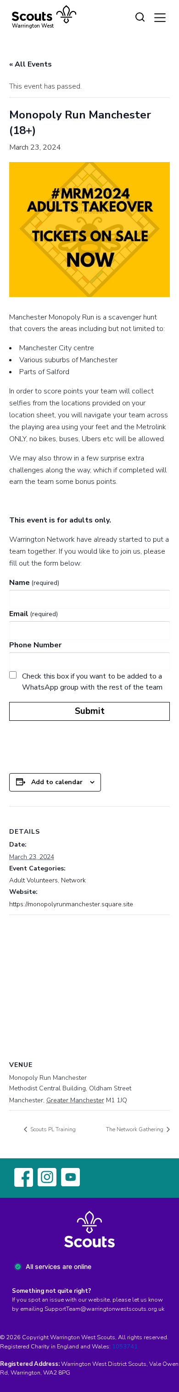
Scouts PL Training (52, 1129)
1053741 (125, 1346)
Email (33, 614)
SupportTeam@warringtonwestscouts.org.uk (104, 1309)
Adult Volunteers (33, 880)
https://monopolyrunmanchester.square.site (71, 904)
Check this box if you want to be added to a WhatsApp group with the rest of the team (92, 681)
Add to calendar (57, 782)
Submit (90, 711)
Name (34, 583)
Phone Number (35, 645)
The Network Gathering (135, 1129)
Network (73, 880)
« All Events (30, 64)
